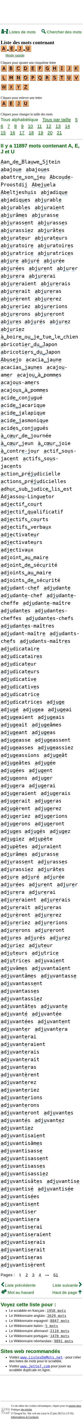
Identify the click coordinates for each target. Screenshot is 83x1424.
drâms (14, 854)
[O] (26, 79)
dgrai (42, 786)
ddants (15, 611)
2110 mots (59, 1331)
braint (49, 207)
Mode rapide (15, 55)
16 (12, 132)
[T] (62, 79)
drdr (20, 877)
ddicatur (18, 664)
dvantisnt (20, 1204)
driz (12, 945)
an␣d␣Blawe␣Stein (30, 162)
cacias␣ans (21, 367)
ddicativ (18, 679)
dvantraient (23, 1044)
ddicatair (20, 649)
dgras (48, 801)
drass (45, 854)
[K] (76, 70)
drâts (51, 869)
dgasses (17, 748)
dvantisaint (23, 1136)
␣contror (20, 451)
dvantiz (17, 1128)
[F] (40, 70)
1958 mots (56, 1311)
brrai (42, 276)
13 (58, 126)
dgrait (15, 801)
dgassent (52, 740)
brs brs (23, 322)
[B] (11, 70)
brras (48, 291)
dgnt (41, 770)
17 (21, 132)
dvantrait (20, 1059)
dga (33, 710)
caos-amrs (20, 382)
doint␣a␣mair (24, 557)
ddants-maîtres (27, 626)
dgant (14, 732)
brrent (15, 299)
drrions (51, 923)
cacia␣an (44, 360)
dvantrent (20, 1075)
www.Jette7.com (35, 1366)
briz (12, 329)
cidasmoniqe (24, 420)
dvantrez (18, 1082)
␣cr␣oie (54, 443)
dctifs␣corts (24, 519)
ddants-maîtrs (45, 641)
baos (38, 169)
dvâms (14, 968)
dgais (51, 717)
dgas (44, 732)
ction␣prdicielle (30, 474)
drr (67, 884)
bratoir (17, 245)
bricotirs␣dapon (30, 352)
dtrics (15, 961)
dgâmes (47, 725)
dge (45, 763)
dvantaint (51, 968)
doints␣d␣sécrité (30, 580)
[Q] (40, 79)
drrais (55, 900)
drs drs (23, 938)
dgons (14, 778)
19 (40, 132)
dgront (49, 824)
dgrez (48, 808)
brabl (48, 200)
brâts (51, 230)
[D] (26, 70)
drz (60, 938)
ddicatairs (21, 656)
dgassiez (55, 748)
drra (12, 892)
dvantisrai (21, 1227)
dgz (60, 831)
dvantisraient (26, 1234)
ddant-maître (46, 603)
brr (67, 268)
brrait (15, 291)
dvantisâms (21, 1143)
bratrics (55, 253)
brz (60, 322)
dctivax (17, 550)
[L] (4, 79)
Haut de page (65, 1292)
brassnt (17, 223)
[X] (11, 89)
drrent (15, 915)
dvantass (58, 976)
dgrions (51, 816)
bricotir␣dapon (29, 344)
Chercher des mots (64, 32)
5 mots (51, 1326)
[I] (62, 70)
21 (59, 132)
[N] (18, 79)
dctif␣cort (21, 504)
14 (67, 126)
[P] (33, 79)
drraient (18, 900)
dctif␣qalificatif (32, 512)
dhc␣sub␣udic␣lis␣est (36, 489)
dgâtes (15, 763)
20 (50, 132)
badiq (54, 192)
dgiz (12, 839)
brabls (15, 207)
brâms (14, 215)
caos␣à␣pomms (24, 390)
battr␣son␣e (23, 177)
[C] (18, 70)
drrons (15, 930)
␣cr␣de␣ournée (26, 436)
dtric (45, 953)
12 (48, 126)
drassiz (17, 869)
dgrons (15, 824)
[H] (55, 70)
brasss (52, 223)
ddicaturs (20, 671)
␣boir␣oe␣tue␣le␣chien (39, 337)
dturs (14, 953)
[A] (4, 70)
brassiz (17, 230)
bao (11, 169)
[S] (55, 79)
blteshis (18, 192)
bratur (15, 238)
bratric (17, 253)
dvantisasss (23, 1166)
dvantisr (18, 1212)
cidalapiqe (23, 413)
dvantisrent (23, 1265)
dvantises (20, 1196)
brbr (20, 261)
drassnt (17, 862)
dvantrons (20, 1105)
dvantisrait (23, 1250)
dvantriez (20, 1090)
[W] (4, 89)
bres (12, 268)
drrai (42, 892)
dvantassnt (21, 983)
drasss (52, 862)
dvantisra (20, 1219)
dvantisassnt (24, 1158)
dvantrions (21, 1097)
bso (11, 360)
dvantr (15, 1029)
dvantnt (54, 1021)
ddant (57, 588)
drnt (41, 884)
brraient (18, 284)
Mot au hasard (20, 1292)
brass (45, 215)
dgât (55, 755)
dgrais (55, 793)
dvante (47, 1014)
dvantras (18, 1067)
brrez (48, 299)
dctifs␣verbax (26, 527)
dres (12, 884)
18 (31, 132)
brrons (15, 314)
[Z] (26, 89)
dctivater (20, 535)
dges (12, 770)
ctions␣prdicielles (33, 481)
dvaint (49, 961)
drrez (48, 915)
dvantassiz (21, 999)
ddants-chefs (49, 618)
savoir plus (75, 1405)
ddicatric (20, 694)
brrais (55, 284)
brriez (15, 306)
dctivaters (21, 542)
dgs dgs (23, 831)
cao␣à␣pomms (39, 375)
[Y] (18, 89)
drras (48, 907)
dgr (42, 778)
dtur (41, 945)
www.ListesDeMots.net (41, 1357)
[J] (69, 70)
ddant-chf (20, 588)
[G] (47, 70)
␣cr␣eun (17, 443)
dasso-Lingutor (27, 497)
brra (12, 276)
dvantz (49, 1120)
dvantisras (21, 1257)
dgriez (15, 816)
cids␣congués (24, 428)
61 (55, 1275)
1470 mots (59, 1336)
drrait (15, 907)
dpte (41, 839)
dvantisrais (23, 1242)
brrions (51, 306)
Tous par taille (56, 119)
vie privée (26, 1409)
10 (30, 126)
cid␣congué (21, 398)
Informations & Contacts (25, 1417)
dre (54, 877)
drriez (15, 923)
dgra (12, 786)
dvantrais (20, 1052)
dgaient (17, 717)
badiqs (15, 200)
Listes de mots (22, 32)
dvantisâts (21, 1181)
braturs (51, 238)
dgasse (15, 740)
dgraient (18, 793)
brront (49, 314)
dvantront (20, 1113)
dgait (14, 725)
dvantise (55, 1189)
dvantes (17, 1021)
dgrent (15, 808)
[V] (76, 79)
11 (39, 126)
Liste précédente (20, 1285)
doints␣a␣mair (26, 573)
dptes (14, 846)
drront (49, 930)
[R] (47, 79)
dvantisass (21, 1151)
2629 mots (56, 1316)
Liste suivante (66, 1285)
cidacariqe (23, 405)
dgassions (20, 755)
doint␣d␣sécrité (29, 565)
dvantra (51, 1029)
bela (44, 185)
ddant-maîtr (23, 633)
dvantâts (18, 1006)
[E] (33, 70)
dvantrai (18, 1037)
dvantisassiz (24, 1174)
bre (54, 261)
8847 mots (59, 1321)
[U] (69, 79)
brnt (41, 268)
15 (3, 132)
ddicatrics (21, 702)
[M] (11, 79)
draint (47, 846)
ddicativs (20, 687)
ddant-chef (21, 595)
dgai (60, 710)
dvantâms (18, 976)
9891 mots (63, 1341)
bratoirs (55, 245)
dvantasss (20, 991)
